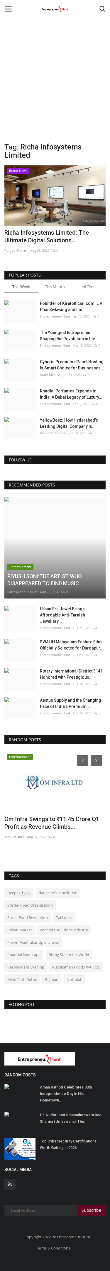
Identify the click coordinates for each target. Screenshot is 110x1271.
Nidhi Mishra (50, 374)
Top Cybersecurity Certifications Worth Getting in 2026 (68, 1144)
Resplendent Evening (25, 967)
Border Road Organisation (30, 905)
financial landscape (23, 954)
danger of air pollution (58, 892)
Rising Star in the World (69, 954)
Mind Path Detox (22, 979)
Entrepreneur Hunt (55, 316)
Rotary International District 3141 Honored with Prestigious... (71, 674)
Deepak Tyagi (19, 892)
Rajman (51, 979)
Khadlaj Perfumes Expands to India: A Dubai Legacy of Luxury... (71, 394)
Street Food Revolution (27, 917)
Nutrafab (74, 979)
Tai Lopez (64, 917)
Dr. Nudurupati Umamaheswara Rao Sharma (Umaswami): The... (70, 1118)
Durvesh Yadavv (53, 433)
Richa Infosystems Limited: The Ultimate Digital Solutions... (46, 236)
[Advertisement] (55, 58)
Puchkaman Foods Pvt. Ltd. (76, 967)
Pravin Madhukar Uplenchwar (33, 942)
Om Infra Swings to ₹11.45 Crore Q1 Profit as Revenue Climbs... (51, 822)
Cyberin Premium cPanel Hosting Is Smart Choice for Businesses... (72, 364)
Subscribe (91, 1210)
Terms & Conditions (53, 1248)
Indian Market (19, 930)
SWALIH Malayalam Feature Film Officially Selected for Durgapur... (72, 644)
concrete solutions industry (64, 930)
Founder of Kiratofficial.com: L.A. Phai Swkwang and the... (72, 306)
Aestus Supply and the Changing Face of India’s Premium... (70, 703)
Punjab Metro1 (16, 250)
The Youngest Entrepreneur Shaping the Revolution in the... (69, 335)
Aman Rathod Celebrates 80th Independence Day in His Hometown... (66, 1093)
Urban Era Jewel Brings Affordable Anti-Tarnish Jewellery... (62, 615)
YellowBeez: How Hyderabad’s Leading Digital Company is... (69, 423)
